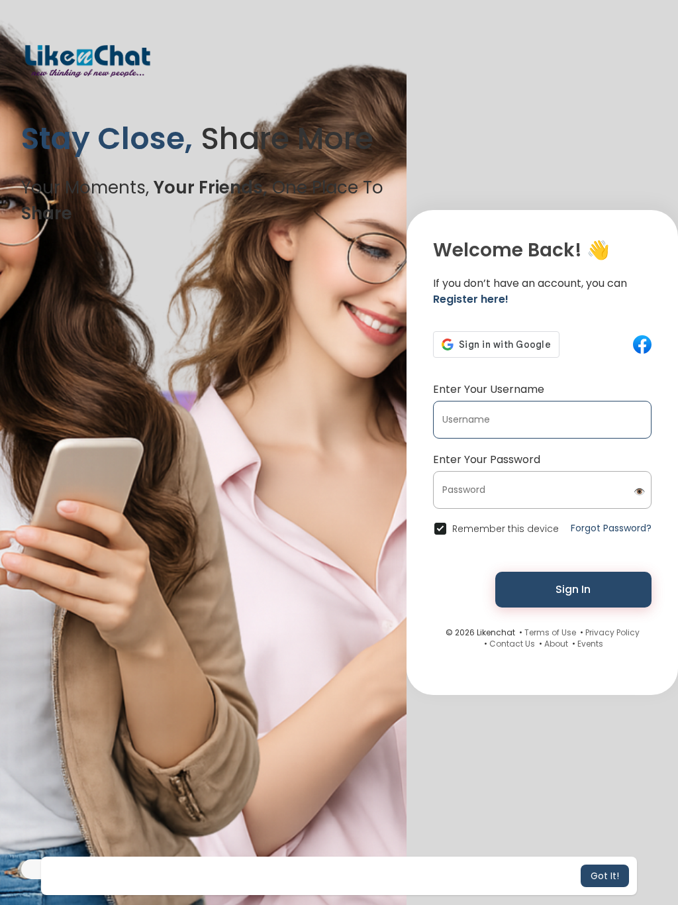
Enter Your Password (486, 459)
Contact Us (512, 643)
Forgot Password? (611, 528)
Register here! (470, 299)
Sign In (573, 589)
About (556, 643)
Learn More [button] (449, 875)
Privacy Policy (612, 632)
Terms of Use (550, 632)
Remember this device (505, 528)
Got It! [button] (605, 875)
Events (590, 643)
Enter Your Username (488, 389)
